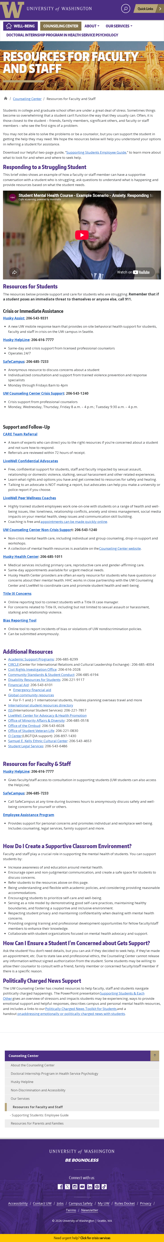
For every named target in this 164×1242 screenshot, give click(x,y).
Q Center (15, 736)
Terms (71, 1210)
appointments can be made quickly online (74, 521)
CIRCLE (13, 664)
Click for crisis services (82, 1238)
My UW (103, 1203)
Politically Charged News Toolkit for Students (81, 1008)
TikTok (104, 1186)
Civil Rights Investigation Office (32, 669)
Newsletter (89, 1210)
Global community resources (31, 695)
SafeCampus (13, 793)
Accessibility (18, 1203)
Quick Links (145, 8)
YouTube (82, 1186)
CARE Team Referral (20, 434)
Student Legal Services (25, 746)
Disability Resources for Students (34, 679)
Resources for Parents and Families (37, 1123)
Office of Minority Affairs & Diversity (36, 720)
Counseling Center (60, 25)
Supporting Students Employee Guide (96, 152)
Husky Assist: (14, 318)
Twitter (67, 1186)
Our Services (20, 1098)
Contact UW (42, 1203)
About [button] (90, 25)
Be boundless (82, 1160)
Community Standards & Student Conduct (41, 674)
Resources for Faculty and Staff (38, 1107)
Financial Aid (18, 685)
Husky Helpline (22, 1082)
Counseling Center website (120, 548)
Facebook (60, 1186)
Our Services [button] (117, 25)
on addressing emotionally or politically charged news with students (71, 1013)
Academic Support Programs (31, 659)
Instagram (74, 1186)
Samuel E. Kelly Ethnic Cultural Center (38, 741)
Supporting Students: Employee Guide (40, 1115)
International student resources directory (40, 705)
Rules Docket (125, 1203)
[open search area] (125, 8)
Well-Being (24, 25)
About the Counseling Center (33, 1065)
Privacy (145, 1203)
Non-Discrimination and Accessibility (38, 1090)
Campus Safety (81, 1203)
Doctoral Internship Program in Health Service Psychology (62, 34)
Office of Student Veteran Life (31, 730)
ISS (10, 710)
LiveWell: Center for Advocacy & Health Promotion (47, 715)
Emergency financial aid (32, 690)
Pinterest (97, 1186)
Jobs (60, 1203)
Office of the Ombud (24, 725)
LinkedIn (89, 1186)
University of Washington (13, 9)
